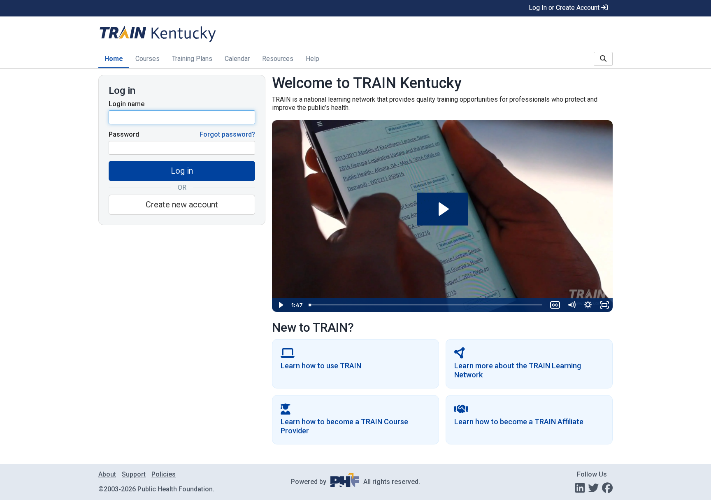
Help (312, 59)
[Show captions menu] (555, 305)
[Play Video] (280, 305)
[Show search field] (603, 59)
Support (134, 474)
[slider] (426, 305)
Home (114, 59)
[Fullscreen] (604, 305)
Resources (277, 59)
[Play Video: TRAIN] (442, 209)
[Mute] (571, 305)
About (107, 474)
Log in (182, 171)
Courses (147, 59)
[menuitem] (113, 59)
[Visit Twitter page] (593, 488)
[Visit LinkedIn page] (580, 488)
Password (124, 134)
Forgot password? (227, 134)
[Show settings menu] (588, 305)
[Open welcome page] (201, 33)
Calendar (237, 59)
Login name (126, 104)
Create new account (182, 204)
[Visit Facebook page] (607, 488)
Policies (163, 474)
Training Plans (192, 59)
